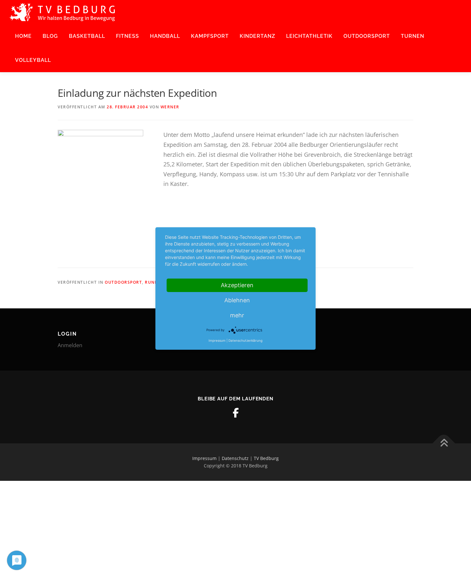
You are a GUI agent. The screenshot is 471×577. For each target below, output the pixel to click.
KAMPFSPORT (210, 36)
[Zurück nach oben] (444, 443)
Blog (50, 36)
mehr (237, 315)
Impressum (204, 458)
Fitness (127, 36)
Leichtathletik (309, 36)
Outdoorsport (366, 36)
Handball (165, 36)
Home (23, 36)
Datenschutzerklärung (245, 340)
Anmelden (70, 345)
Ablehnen (237, 300)
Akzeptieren (237, 285)
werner (170, 107)
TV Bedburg (266, 458)
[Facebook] (235, 413)
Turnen (412, 36)
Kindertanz (257, 36)
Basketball (87, 36)
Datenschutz (235, 458)
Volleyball (33, 60)
